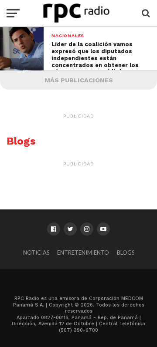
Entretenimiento (83, 252)
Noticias (36, 252)
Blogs (125, 252)
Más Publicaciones (78, 80)
